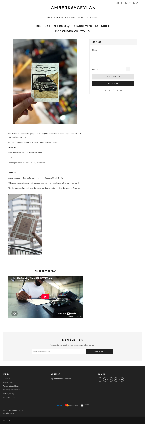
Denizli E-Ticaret (8, 413)
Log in (119, 3)
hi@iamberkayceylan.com (61, 379)
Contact (94, 17)
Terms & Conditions (10, 386)
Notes (94, 50)
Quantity (95, 70)
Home (49, 17)
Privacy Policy (8, 394)
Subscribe (98, 351)
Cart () (137, 3)
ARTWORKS (70, 17)
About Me (83, 17)
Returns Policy (9, 397)
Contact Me (7, 382)
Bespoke (58, 17)
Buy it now (113, 83)
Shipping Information (11, 390)
